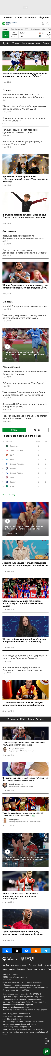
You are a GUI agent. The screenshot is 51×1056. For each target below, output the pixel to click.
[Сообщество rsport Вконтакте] (26, 950)
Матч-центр (6, 34)
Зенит (12, 459)
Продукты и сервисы (36, 969)
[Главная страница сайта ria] (3, 23)
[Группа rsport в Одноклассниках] (36, 950)
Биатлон (32, 965)
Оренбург (13, 482)
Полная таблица (9, 495)
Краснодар (14, 446)
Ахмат (12, 486)
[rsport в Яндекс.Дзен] (17, 950)
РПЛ (26, 29)
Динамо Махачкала (18, 464)
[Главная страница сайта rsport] (15, 23)
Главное (5, 29)
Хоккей (48, 965)
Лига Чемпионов (17, 29)
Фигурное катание (18, 965)
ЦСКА (12, 455)
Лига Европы (35, 29)
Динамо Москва (16, 473)
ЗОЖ (40, 965)
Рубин (12, 477)
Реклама (21, 969)
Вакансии (6, 980)
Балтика (13, 468)
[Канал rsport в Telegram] (46, 950)
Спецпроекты (8, 969)
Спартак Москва (16, 450)
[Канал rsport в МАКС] (7, 950)
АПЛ (43, 29)
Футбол (5, 965)
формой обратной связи (25, 1024)
